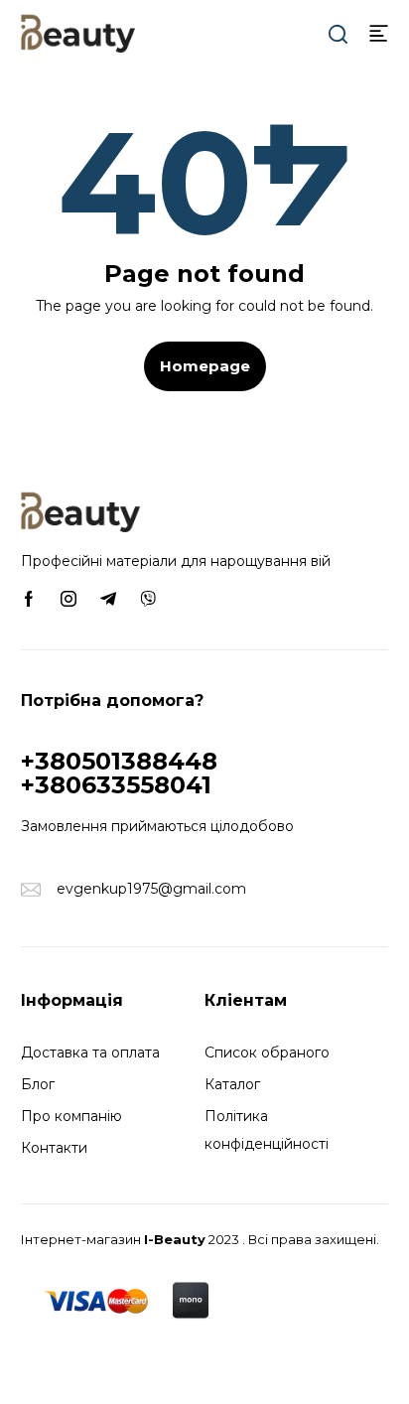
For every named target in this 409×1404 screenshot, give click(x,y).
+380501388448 (119, 761)
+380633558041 (116, 785)
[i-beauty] (78, 32)
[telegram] (108, 598)
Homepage (205, 365)
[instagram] (68, 598)
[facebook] (29, 598)
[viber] (148, 598)
